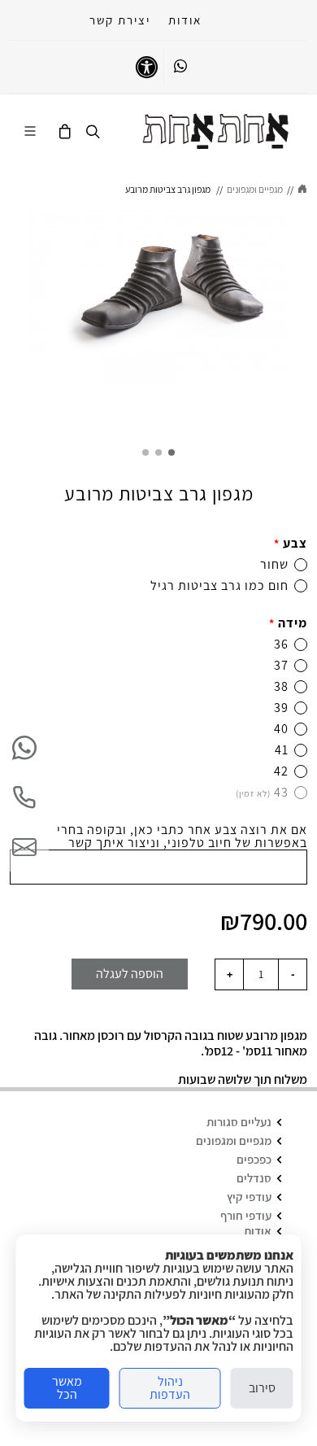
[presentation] (302, 319)
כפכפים (254, 1159)
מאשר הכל (67, 1388)
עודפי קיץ (249, 1196)
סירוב (262, 1387)
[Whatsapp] (180, 67)
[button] (171, 452)
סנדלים (254, 1178)
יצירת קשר (119, 20)
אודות (185, 20)
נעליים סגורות (238, 1122)
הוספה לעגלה (129, 973)
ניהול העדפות (170, 1388)
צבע (290, 543)
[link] (216, 131)
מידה (288, 622)
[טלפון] (24, 797)
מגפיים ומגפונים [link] (255, 189)
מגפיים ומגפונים (233, 1140)
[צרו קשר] (24, 847)
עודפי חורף (245, 1215)
